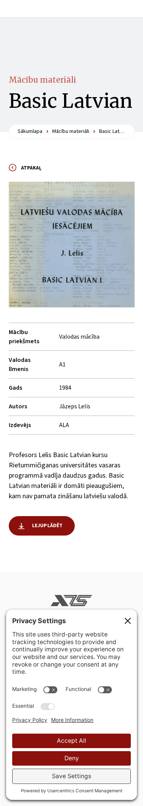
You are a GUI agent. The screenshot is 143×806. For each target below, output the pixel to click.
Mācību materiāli (42, 80)
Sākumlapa (30, 131)
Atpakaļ (31, 168)
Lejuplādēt (47, 525)
